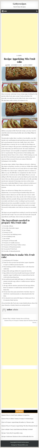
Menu (5, 11)
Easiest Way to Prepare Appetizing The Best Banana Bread (19, 426)
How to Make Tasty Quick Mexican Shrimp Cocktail (17, 429)
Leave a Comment (28, 65)
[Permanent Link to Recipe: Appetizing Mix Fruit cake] (19, 79)
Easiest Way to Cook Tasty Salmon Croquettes (15, 415)
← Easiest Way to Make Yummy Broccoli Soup (15, 318)
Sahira (19, 55)
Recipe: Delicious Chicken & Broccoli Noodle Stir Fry (18, 436)
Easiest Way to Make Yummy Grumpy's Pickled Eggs (17, 418)
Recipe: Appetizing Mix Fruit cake (19, 60)
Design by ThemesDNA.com (19, 445)
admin (8, 65)
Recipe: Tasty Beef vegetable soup (12, 433)
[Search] (36, 11)
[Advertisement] (19, 33)
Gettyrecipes (19, 3)
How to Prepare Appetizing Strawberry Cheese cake (18, 422)
